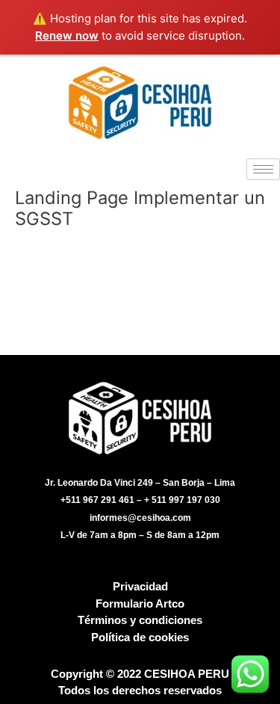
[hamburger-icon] (263, 169)
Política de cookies (140, 637)
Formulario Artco (140, 603)
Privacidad (140, 586)
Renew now (67, 35)
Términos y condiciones (140, 620)
